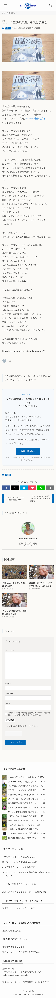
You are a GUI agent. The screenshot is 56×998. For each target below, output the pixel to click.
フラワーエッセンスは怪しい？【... (24, 781)
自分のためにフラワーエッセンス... (24, 820)
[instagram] (35, 544)
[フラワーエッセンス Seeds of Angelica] (28, 5)
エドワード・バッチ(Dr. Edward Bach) (19, 862)
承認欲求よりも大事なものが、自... (24, 794)
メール (9, 693)
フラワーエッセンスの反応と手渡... (24, 833)
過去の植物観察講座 (11, 931)
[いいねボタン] (4, 361)
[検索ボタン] (50, 5)
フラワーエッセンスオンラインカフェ (19, 908)
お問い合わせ (8, 968)
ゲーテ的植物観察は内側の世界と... (24, 812)
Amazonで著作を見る (35, 118)
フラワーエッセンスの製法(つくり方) (19, 857)
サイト (8, 703)
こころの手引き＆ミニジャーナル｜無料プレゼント (25, 892)
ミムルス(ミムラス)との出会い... (22, 777)
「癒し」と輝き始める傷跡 (20, 829)
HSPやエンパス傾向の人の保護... (23, 816)
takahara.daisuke (28, 538)
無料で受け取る (28, 451)
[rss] (33, 991)
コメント (10, 650)
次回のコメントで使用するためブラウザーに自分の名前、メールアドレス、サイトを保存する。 (29, 714)
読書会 (7, 28)
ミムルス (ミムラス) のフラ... (21, 825)
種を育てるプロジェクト (13, 947)
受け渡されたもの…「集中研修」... (24, 838)
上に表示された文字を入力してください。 (22, 726)
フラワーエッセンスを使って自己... (24, 799)
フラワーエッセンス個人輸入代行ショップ (21, 972)
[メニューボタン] (5, 5)
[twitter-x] (30, 544)
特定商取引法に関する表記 (36, 982)
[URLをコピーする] (50, 487)
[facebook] (25, 544)
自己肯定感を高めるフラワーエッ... (24, 803)
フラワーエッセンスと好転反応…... (24, 790)
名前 (8, 684)
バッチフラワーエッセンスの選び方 (18, 867)
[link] (21, 544)
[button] (6, 487)
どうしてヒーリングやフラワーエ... (24, 807)
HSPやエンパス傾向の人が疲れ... (23, 786)
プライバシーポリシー (12, 982)
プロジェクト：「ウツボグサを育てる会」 (21, 952)
